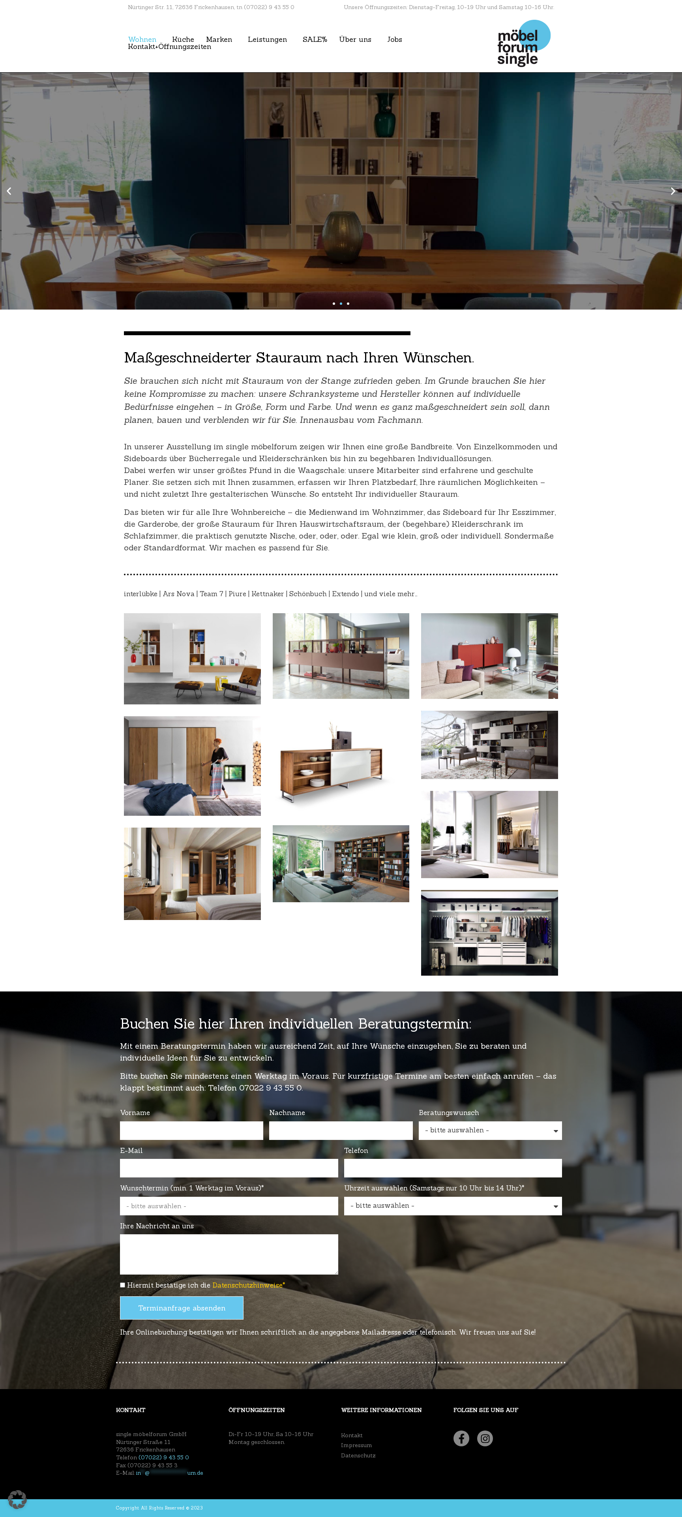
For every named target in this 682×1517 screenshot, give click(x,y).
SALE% (315, 39)
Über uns (355, 39)
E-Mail (131, 1150)
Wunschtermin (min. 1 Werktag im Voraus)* (192, 1188)
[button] (9, 191)
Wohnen (142, 39)
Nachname (287, 1112)
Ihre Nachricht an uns (157, 1226)
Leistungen (267, 39)
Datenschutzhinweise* (248, 1285)
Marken (219, 39)
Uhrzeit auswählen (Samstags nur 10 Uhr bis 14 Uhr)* (434, 1188)
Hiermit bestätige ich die (206, 1285)
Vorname (135, 1112)
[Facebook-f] (461, 1438)
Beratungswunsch (449, 1112)
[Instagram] (485, 1438)
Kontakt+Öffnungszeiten (169, 46)
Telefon (356, 1150)
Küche (183, 39)
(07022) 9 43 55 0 (164, 1457)
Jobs (394, 39)
